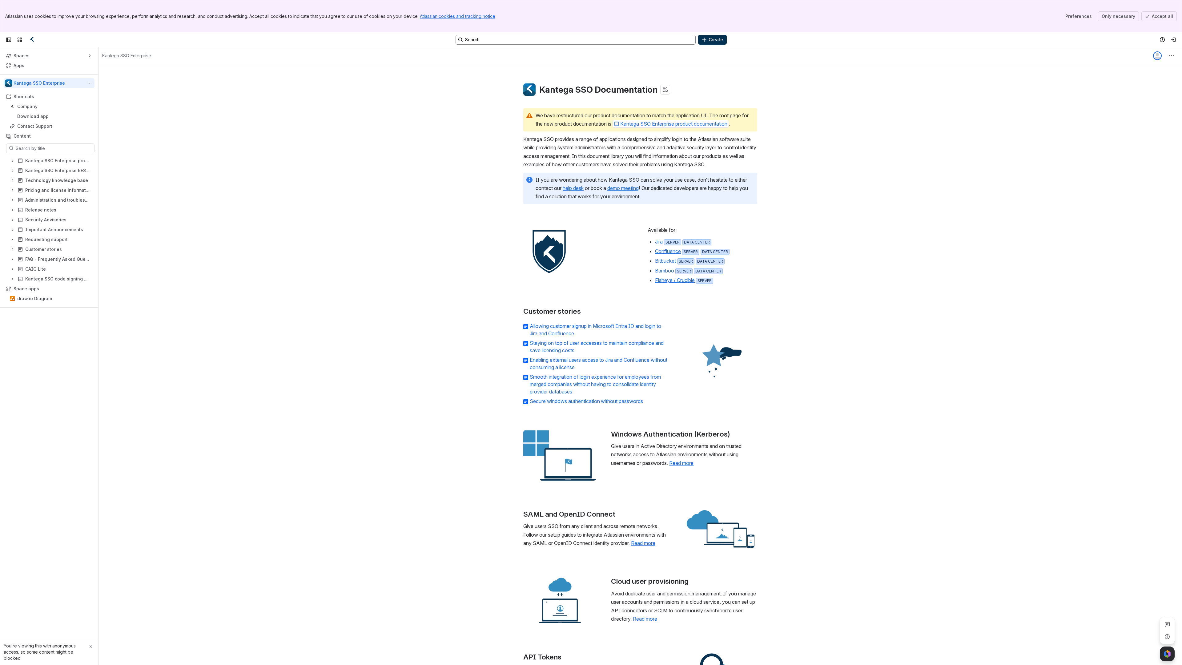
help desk (573, 188)
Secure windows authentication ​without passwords (586, 401)
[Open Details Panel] (1167, 637)
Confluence (668, 251)
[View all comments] (1167, 624)
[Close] (90, 646)
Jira (659, 242)
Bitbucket (665, 261)
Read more (681, 463)
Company (50, 106)
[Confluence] (32, 40)
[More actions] (89, 83)
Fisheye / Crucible (675, 280)
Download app (33, 116)
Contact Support (34, 126)
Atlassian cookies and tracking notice (457, 16)
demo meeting (623, 188)
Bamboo (664, 271)
